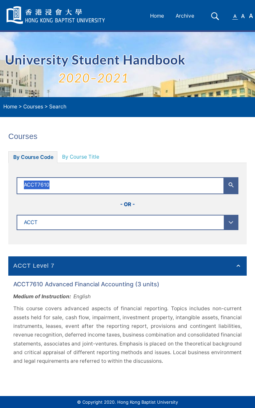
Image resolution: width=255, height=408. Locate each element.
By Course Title (80, 157)
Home (157, 16)
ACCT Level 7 (33, 265)
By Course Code (33, 157)
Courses (33, 106)
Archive (185, 16)
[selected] (57, 15)
